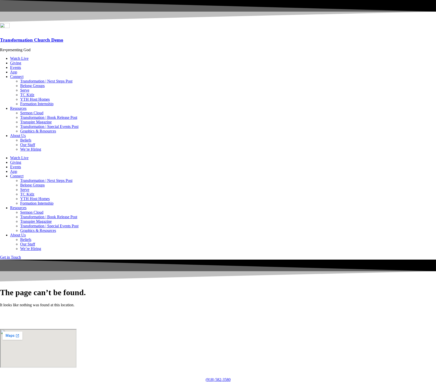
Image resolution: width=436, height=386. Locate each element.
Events (15, 67)
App (13, 72)
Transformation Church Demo (31, 40)
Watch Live (19, 58)
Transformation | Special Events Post (49, 126)
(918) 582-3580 (218, 379)
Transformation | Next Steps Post (46, 81)
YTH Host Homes (35, 99)
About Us (18, 135)
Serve (24, 90)
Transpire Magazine (36, 122)
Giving (15, 63)
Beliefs (25, 140)
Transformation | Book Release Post (48, 117)
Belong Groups (32, 86)
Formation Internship (36, 104)
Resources (18, 108)
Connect (16, 76)
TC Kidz (27, 95)
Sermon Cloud (31, 113)
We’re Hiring (30, 149)
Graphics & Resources (38, 131)
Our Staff (27, 145)
